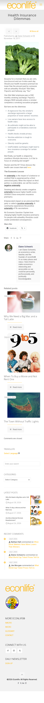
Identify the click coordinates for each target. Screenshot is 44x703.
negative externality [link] (12, 185)
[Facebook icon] (18, 683)
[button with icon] (8, 650)
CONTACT (9, 635)
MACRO (8, 623)
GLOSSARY (9, 631)
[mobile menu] (41, 5)
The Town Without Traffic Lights (21, 421)
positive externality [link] (25, 203)
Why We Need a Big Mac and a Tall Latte (20, 318)
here (29, 167)
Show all (34, 31)
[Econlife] (22, 5)
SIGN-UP (9, 663)
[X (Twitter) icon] (21, 683)
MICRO (8, 627)
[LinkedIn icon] (23, 683)
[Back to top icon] (22, 674)
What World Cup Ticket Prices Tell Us (24, 557)
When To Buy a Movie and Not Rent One (20, 378)
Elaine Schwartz (24, 36)
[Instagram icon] (26, 683)
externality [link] (11, 176)
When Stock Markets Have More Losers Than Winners (24, 544)
